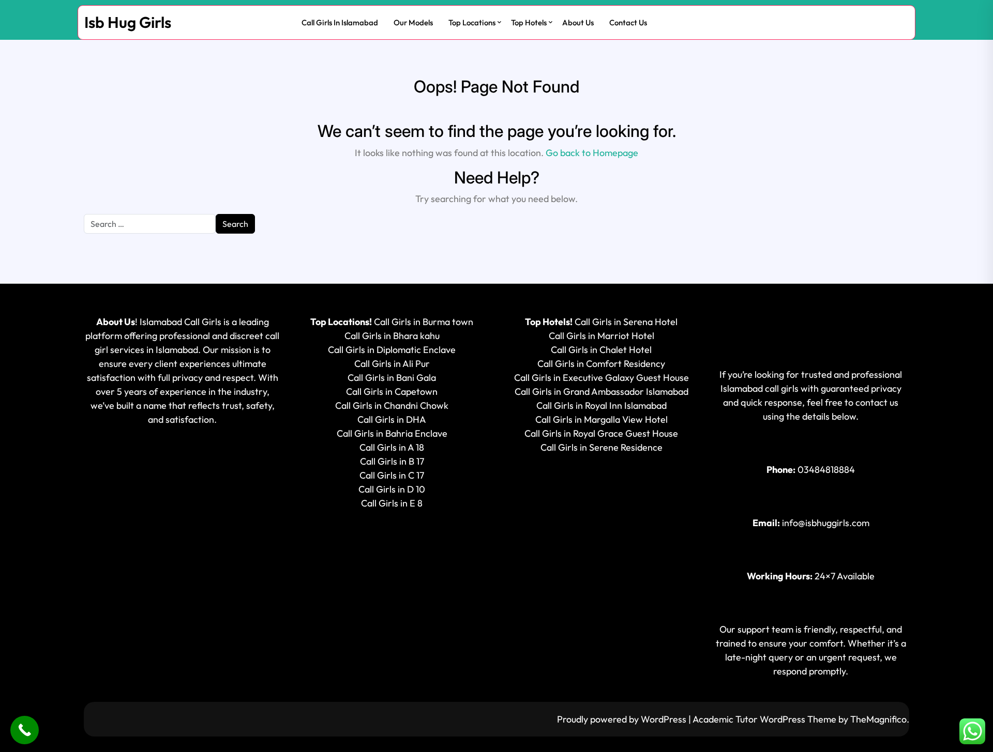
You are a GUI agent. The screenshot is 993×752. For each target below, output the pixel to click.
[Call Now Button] (24, 730)
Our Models (413, 22)
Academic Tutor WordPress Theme (765, 719)
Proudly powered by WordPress (622, 719)
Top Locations (471, 22)
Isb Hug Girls (127, 22)
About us (578, 22)
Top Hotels (529, 22)
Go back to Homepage (592, 153)
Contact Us (628, 22)
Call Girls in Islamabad (340, 22)
